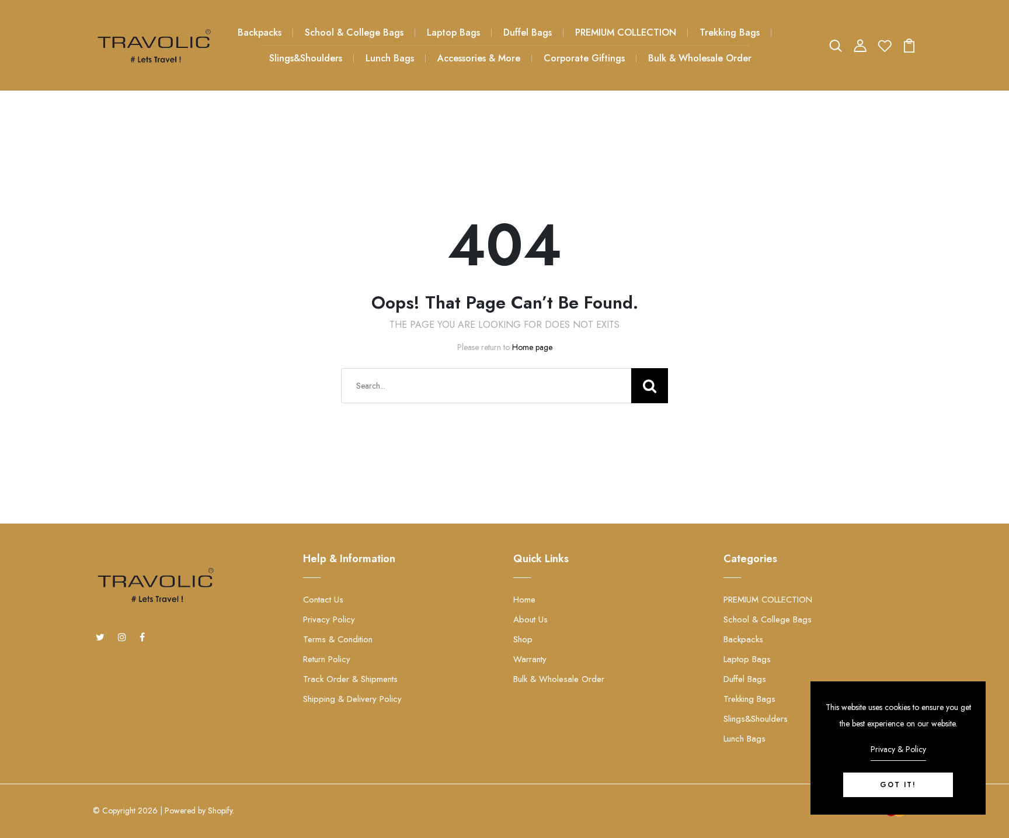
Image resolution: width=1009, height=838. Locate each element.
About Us (530, 619)
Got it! (898, 785)
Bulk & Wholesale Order (699, 58)
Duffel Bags (527, 32)
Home (524, 599)
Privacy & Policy (898, 749)
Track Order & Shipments (350, 679)
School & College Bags (354, 32)
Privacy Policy (329, 619)
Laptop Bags (453, 32)
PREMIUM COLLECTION (625, 32)
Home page (532, 347)
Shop (523, 639)
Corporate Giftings (584, 58)
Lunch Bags (390, 58)
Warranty (530, 659)
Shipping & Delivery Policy (352, 698)
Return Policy (326, 659)
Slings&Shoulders (305, 58)
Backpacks (259, 32)
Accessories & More (478, 58)
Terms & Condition (338, 639)
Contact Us (323, 599)
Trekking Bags (730, 32)
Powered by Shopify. (199, 810)
